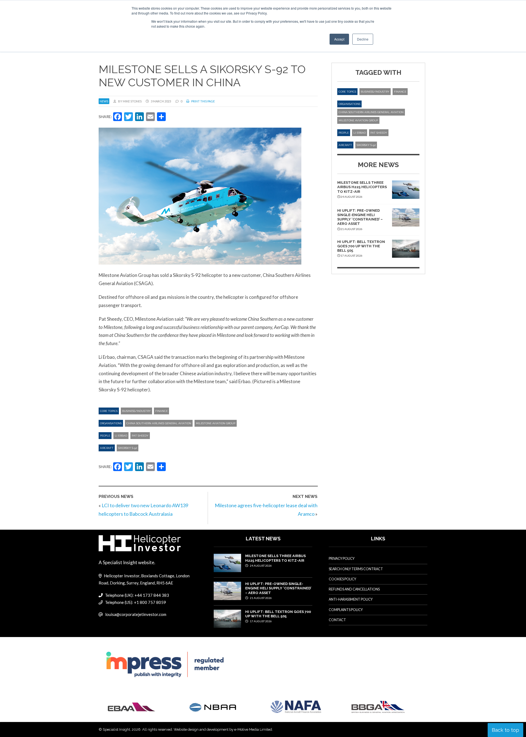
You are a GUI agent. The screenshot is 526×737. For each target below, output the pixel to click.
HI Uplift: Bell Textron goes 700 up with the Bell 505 (361, 246)
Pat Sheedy (140, 435)
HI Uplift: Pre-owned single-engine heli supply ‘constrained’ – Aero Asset (360, 217)
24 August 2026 (260, 565)
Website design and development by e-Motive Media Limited (223, 729)
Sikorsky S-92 (127, 447)
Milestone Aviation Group (215, 423)
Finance (161, 410)
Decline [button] (362, 39)
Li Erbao (121, 435)
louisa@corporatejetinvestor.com (135, 614)
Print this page (203, 101)
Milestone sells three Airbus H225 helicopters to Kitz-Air (362, 187)
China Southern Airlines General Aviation (158, 423)
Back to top (505, 730)
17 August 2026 (260, 621)
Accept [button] (339, 39)
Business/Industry (136, 410)
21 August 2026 (260, 598)
